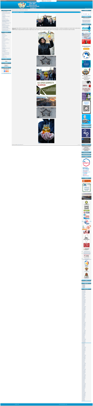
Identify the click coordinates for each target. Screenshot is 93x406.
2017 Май (83, 328)
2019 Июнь (83, 345)
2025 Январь (83, 386)
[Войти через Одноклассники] (8, 71)
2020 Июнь (83, 353)
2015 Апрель (83, 311)
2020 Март (83, 351)
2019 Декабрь (84, 349)
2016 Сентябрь (84, 322)
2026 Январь (83, 395)
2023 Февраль (84, 372)
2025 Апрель (83, 388)
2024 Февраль (84, 378)
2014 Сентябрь (84, 306)
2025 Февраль (84, 387)
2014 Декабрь (84, 308)
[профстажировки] (86, 213)
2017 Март (83, 326)
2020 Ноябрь (83, 356)
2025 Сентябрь (84, 392)
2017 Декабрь (84, 332)
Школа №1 (83, 284)
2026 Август (83, 400)
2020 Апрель (83, 352)
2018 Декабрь (84, 341)
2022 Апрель (83, 367)
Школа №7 (83, 286)
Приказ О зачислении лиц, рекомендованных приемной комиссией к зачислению (86, 21)
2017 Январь (83, 325)
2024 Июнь (83, 381)
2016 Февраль (84, 317)
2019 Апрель (83, 344)
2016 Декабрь (84, 324)
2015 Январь (83, 309)
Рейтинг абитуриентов (86, 18)
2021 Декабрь (84, 365)
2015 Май (83, 312)
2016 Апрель (83, 318)
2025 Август (83, 391)
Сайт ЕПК (83, 287)
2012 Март (83, 295)
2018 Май (83, 336)
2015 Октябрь (84, 314)
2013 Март (83, 298)
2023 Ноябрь (83, 376)
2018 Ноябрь (83, 340)
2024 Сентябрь (84, 383)
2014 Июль (83, 305)
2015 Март (83, 310)
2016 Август (83, 321)
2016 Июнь (83, 320)
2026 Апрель (83, 397)
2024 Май (83, 380)
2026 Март (83, 396)
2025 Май (83, 389)
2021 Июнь (83, 361)
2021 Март (83, 359)
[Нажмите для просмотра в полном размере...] (46, 26)
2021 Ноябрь (83, 364)
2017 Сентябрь (84, 330)
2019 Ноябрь (83, 348)
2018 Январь (83, 333)
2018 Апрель (83, 335)
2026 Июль (83, 399)
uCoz (66, 404)
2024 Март (83, 379)
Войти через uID (6, 69)
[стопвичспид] (86, 233)
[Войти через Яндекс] (6, 71)
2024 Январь (83, 377)
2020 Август (83, 354)
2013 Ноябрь (83, 300)
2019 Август (83, 346)
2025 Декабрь (84, 394)
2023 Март (83, 373)
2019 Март (83, 343)
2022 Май (83, 368)
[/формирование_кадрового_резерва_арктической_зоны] (86, 199)
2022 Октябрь (84, 369)
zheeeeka (19, 144)
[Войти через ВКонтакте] (4, 71)
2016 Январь (83, 316)
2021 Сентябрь (84, 363)
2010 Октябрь (84, 290)
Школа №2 (83, 285)
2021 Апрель (83, 360)
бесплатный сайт (63, 404)
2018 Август (83, 338)
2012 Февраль (84, 294)
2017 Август (83, 329)
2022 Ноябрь (83, 370)
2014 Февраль (84, 302)
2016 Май (83, 319)
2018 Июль (83, 337)
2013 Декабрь (84, 301)
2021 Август (83, 362)
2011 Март (83, 293)
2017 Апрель (83, 327)
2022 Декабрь (84, 371)
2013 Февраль (84, 297)
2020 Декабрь (84, 357)
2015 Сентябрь (84, 313)
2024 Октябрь (84, 384)
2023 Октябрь (84, 375)
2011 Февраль (84, 292)
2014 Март (83, 303)
